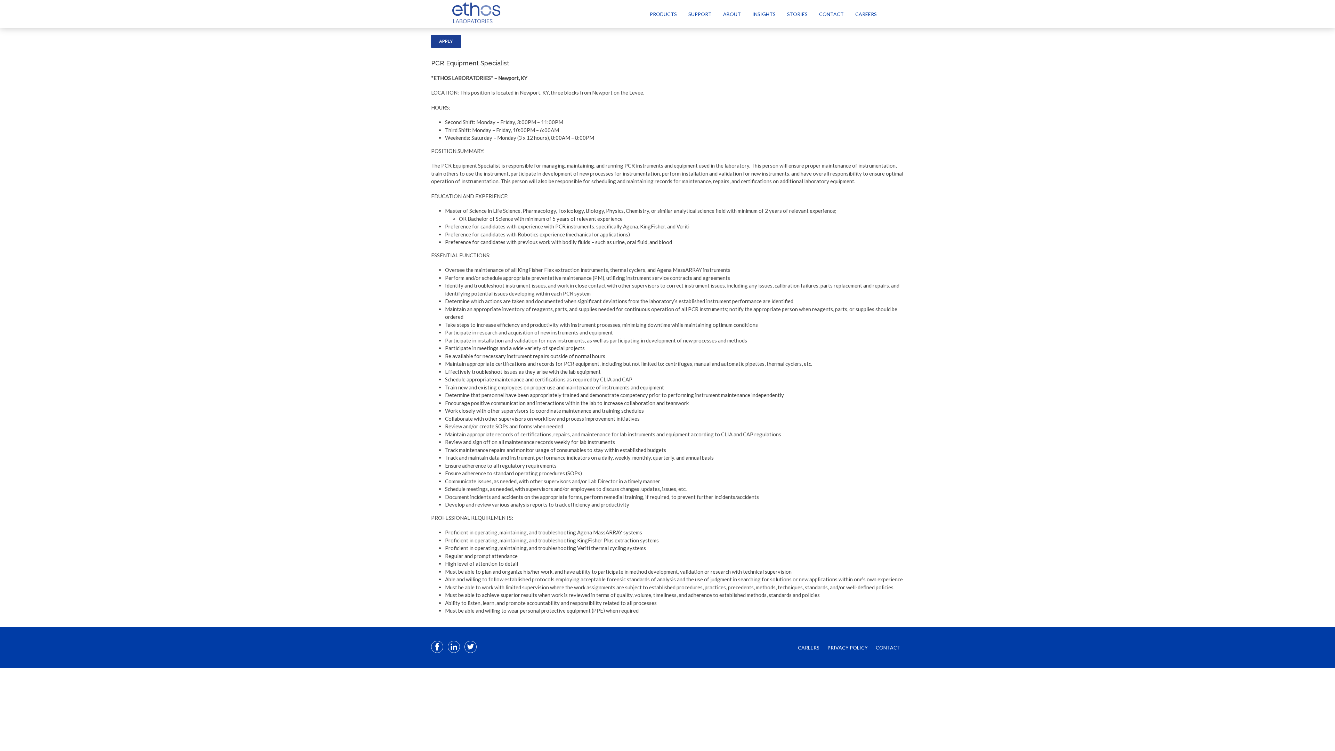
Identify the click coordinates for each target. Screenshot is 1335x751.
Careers (866, 14)
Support (700, 14)
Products (663, 14)
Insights (764, 14)
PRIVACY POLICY (847, 648)
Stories (797, 14)
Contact (831, 14)
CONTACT (888, 648)
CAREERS (808, 648)
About (732, 14)
